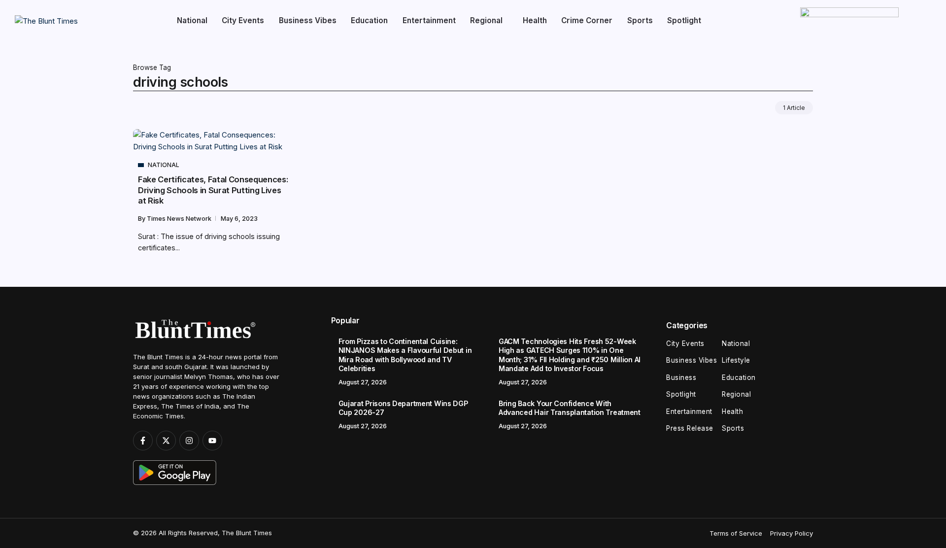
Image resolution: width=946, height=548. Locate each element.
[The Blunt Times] (46, 20)
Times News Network (180, 218)
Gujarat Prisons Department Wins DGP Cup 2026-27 (403, 408)
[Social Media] (143, 440)
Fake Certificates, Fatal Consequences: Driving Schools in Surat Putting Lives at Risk (213, 190)
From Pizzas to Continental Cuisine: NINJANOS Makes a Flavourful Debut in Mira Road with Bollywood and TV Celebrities (405, 355)
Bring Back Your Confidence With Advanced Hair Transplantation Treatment (570, 408)
